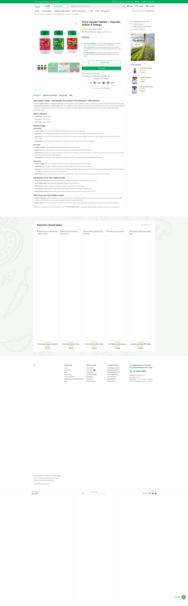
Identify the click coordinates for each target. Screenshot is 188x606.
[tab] (38, 95)
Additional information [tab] (50, 95)
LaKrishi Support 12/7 (149, 1)
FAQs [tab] (70, 95)
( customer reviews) (95, 29)
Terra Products (41, 14)
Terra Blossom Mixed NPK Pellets (140, 344)
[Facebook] (144, 493)
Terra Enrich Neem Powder (145, 77)
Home (34, 14)
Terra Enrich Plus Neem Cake (146, 87)
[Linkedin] (152, 493)
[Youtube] (155, 493)
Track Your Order (118, 1)
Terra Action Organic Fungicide (146, 68)
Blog (138, 1)
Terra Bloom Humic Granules (117, 344)
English (36, 494)
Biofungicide (50, 14)
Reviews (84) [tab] (63, 95)
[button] (130, 6)
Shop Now (137, 44)
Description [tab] (37, 95)
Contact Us (130, 1)
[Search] (123, 6)
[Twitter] (147, 493)
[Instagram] (150, 493)
